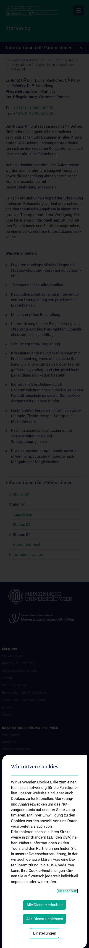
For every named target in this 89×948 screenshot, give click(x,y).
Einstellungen (44, 933)
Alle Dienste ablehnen (44, 919)
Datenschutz (67, 891)
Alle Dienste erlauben (44, 904)
